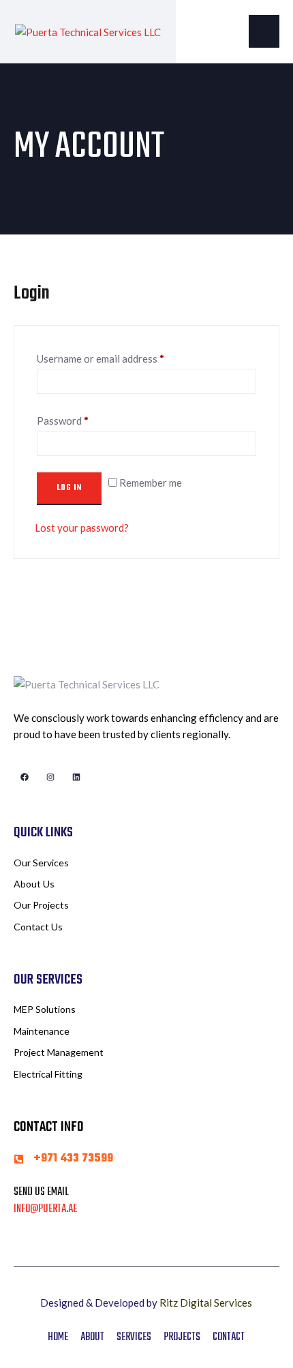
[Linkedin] (76, 776)
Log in (69, 488)
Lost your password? (82, 527)
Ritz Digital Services (205, 1302)
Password (63, 420)
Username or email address (100, 358)
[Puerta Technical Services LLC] (88, 31)
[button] (264, 31)
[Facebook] (24, 776)
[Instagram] (50, 776)
